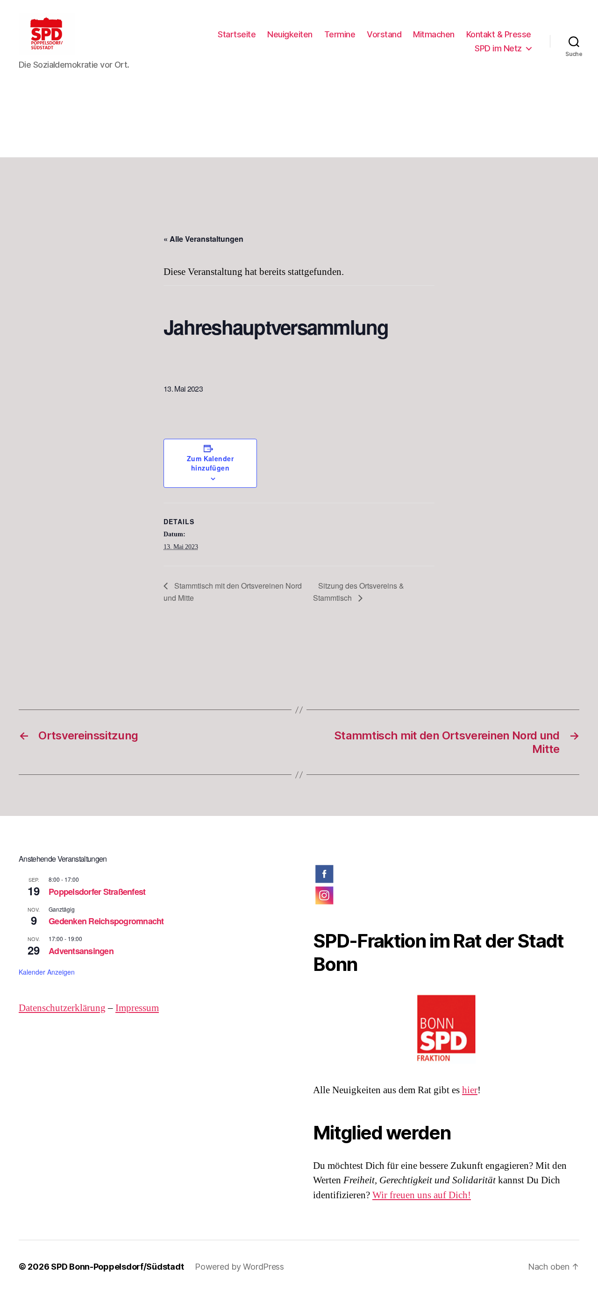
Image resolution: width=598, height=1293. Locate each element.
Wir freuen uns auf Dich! (421, 1195)
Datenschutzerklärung (62, 1008)
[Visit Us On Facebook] (446, 874)
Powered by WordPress (239, 1267)
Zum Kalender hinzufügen (210, 463)
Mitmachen (434, 34)
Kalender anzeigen (47, 972)
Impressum (137, 1008)
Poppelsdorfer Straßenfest (97, 891)
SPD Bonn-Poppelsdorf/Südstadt (117, 1267)
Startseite (237, 34)
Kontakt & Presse (498, 34)
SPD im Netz (498, 48)
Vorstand (384, 34)
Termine (340, 34)
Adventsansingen (81, 951)
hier (469, 1090)
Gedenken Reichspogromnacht (106, 921)
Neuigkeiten (290, 34)
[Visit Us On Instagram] (446, 895)
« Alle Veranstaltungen (203, 238)
